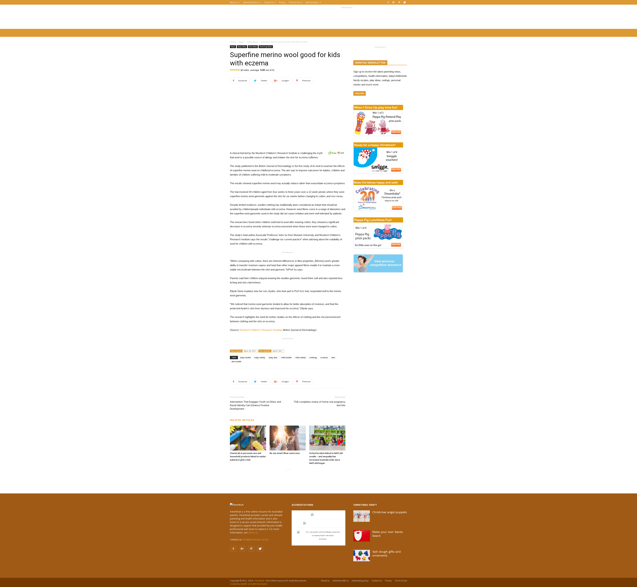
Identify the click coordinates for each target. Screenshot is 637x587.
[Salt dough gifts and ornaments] (361, 555)
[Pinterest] (399, 2)
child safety (300, 357)
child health (286, 357)
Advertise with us (250, 2)
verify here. (323, 539)
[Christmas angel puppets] (361, 516)
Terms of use (294, 2)
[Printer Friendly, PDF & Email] (336, 153)
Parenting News (266, 46)
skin (333, 357)
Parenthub (259, 580)
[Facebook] (388, 2)
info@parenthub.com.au (255, 539)
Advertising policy (360, 580)
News (241, 41)
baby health (245, 357)
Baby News (252, 41)
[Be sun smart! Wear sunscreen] (288, 438)
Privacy (282, 2)
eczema (324, 357)
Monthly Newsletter (370, 62)
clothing (313, 357)
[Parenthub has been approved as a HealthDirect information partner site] (318, 514)
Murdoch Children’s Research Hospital (261, 330)
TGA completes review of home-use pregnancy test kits (319, 403)
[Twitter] (404, 2)
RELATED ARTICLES (242, 420)
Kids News (253, 46)
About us (234, 2)
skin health (236, 361)
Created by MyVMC (239, 584)
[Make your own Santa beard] (361, 536)
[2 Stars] (233, 70)
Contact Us (268, 2)
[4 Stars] (237, 70)
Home (233, 41)
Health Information (259, 584)
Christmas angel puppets (389, 512)
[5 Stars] (239, 70)
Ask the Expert (312, 2)
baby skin (273, 357)
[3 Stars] (235, 70)
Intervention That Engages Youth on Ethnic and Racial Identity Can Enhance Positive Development (255, 405)
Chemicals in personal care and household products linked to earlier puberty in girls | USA (248, 456)
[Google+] (393, 2)
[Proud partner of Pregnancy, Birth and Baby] (318, 523)
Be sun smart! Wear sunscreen (285, 453)
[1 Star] (231, 70)
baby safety (259, 357)
